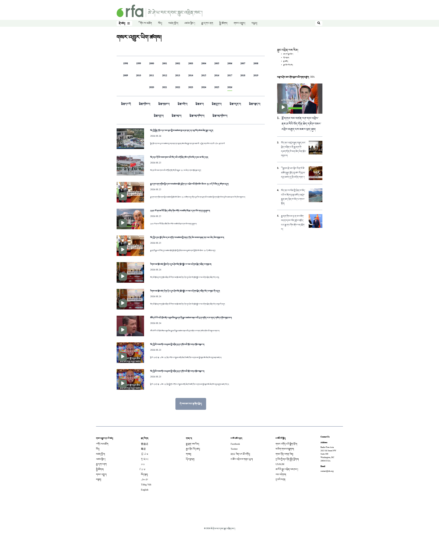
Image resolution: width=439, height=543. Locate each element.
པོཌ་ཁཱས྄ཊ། (286, 58)
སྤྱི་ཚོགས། (223, 23)
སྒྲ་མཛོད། (285, 61)
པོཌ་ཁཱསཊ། (190, 459)
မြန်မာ (144, 454)
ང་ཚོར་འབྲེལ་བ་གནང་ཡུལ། (242, 459)
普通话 (144, 444)
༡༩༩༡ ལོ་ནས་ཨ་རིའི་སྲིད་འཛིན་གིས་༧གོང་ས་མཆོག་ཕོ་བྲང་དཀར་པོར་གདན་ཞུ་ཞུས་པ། (180, 210)
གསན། (188, 454)
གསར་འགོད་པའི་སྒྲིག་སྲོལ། (286, 444)
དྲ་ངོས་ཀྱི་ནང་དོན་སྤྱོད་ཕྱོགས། (287, 459)
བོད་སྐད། (144, 474)
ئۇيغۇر (144, 479)
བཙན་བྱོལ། (173, 23)
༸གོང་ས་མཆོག (145, 23)
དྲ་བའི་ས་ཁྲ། (280, 479)
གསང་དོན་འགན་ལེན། (284, 454)
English (144, 489)
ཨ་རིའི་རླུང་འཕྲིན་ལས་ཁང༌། (287, 469)
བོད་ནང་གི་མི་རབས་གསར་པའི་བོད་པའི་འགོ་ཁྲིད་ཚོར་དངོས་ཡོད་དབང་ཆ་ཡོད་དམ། (179, 157)
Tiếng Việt (146, 484)
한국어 (144, 459)
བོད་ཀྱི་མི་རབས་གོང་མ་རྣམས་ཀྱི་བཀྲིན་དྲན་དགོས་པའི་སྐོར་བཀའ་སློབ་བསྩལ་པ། (177, 344)
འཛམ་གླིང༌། (190, 23)
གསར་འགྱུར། (239, 23)
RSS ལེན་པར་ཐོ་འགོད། (240, 454)
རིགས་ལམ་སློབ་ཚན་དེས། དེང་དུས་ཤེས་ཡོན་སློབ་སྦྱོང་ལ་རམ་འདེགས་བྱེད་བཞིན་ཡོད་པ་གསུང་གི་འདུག (185, 291)
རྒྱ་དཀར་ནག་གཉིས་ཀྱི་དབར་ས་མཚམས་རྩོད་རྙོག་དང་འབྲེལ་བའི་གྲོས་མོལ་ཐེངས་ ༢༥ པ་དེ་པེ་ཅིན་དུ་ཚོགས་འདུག (189, 184)
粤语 (143, 449)
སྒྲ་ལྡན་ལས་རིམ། (192, 444)
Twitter (234, 449)
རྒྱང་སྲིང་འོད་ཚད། (288, 65)
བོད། (160, 23)
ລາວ (143, 464)
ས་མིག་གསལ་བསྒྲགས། (285, 449)
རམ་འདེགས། (281, 474)
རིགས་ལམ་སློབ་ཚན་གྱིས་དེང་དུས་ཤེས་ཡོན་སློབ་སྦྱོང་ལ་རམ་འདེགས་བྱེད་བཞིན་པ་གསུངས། (180, 264)
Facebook (235, 444)
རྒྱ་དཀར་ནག (207, 23)
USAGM (280, 464)
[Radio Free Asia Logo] (159, 11)
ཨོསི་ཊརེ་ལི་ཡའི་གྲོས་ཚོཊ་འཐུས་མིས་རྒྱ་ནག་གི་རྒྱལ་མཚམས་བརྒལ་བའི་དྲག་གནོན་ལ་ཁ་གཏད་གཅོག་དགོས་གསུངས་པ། (191, 317)
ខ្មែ (143, 469)
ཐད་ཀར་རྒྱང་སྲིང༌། (288, 54)
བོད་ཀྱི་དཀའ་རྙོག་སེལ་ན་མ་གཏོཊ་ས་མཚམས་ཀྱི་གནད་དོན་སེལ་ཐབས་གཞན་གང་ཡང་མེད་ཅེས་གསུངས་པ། (187, 237)
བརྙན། (254, 23)
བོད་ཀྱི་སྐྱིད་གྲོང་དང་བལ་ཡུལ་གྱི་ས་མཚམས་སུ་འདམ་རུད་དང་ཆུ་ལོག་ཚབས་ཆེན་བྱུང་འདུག (181, 130)
